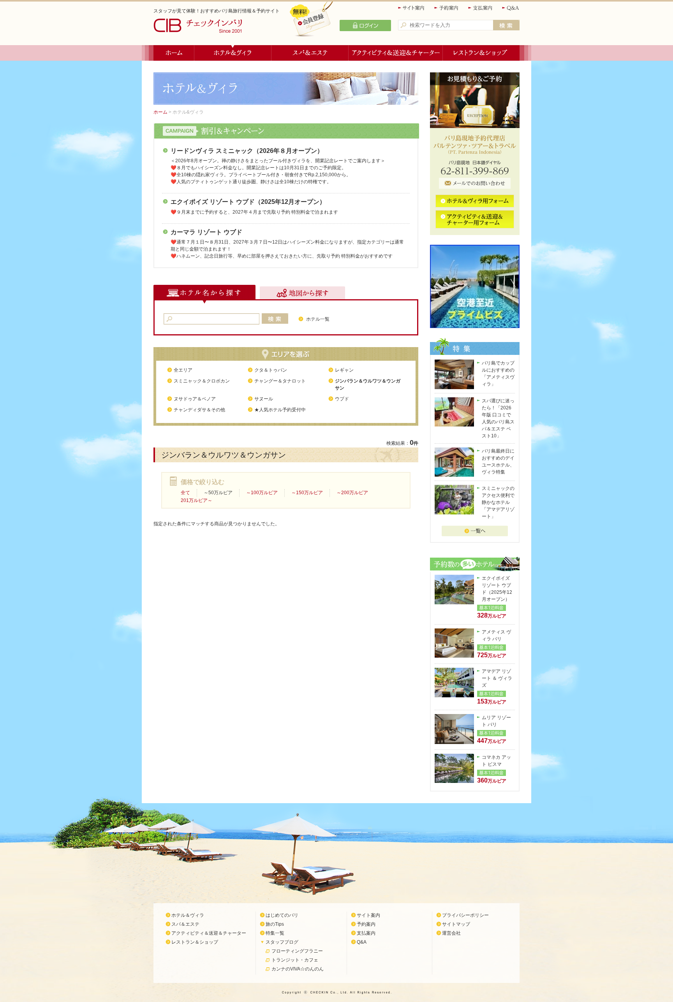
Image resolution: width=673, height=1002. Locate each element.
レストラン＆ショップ (481, 53)
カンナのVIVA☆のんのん (297, 969)
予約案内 (446, 8)
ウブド (342, 399)
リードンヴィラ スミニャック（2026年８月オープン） (247, 150)
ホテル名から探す (204, 294)
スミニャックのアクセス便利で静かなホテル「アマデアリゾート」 (498, 502)
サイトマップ (456, 924)
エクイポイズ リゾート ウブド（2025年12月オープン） (248, 201)
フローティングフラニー (297, 951)
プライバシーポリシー (465, 915)
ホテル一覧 (317, 319)
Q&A (511, 8)
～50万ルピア (218, 492)
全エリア (183, 370)
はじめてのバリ (282, 915)
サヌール (263, 399)
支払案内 (480, 8)
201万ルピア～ (196, 500)
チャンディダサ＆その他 (199, 409)
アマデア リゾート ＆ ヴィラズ (497, 678)
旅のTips (275, 924)
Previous (434, 286)
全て (185, 492)
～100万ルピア (262, 492)
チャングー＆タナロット (280, 381)
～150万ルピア (307, 492)
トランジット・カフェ (294, 960)
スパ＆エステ (310, 53)
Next (515, 286)
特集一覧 (275, 933)
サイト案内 (411, 8)
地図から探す (302, 294)
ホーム (173, 53)
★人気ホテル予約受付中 (280, 409)
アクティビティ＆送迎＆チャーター (396, 53)
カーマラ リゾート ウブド (206, 232)
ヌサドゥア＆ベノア (195, 399)
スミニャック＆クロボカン (202, 381)
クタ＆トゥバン (270, 370)
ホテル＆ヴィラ (232, 53)
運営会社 (451, 933)
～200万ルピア (352, 492)
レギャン (344, 370)
